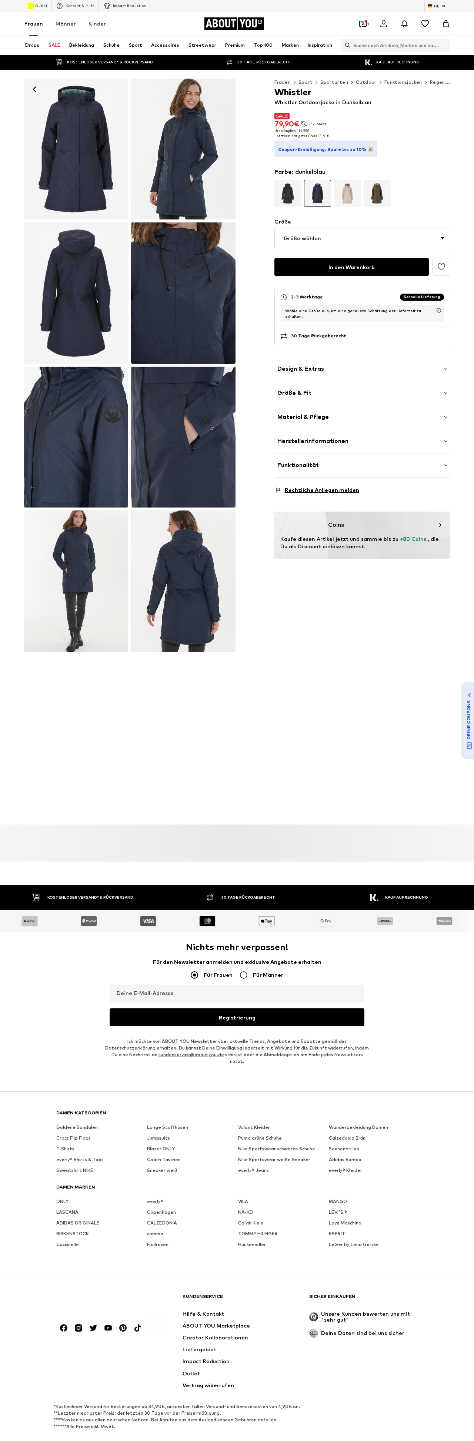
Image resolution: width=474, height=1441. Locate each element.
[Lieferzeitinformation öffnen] (439, 310)
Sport (305, 82)
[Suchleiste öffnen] (345, 45)
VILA (243, 1201)
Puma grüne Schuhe (260, 1138)
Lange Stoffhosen (167, 1127)
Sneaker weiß (162, 1170)
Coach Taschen (164, 1159)
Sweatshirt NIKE (74, 1170)
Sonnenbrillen (344, 1148)
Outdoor (366, 82)
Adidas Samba (345, 1159)
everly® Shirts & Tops (80, 1159)
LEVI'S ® (338, 1212)
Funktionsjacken (403, 82)
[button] (362, 238)
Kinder (97, 23)
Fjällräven (157, 1244)
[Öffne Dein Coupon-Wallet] (362, 23)
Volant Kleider (254, 1127)
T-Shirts (65, 1148)
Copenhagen (161, 1212)
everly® (155, 1201)
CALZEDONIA (162, 1223)
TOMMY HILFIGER (258, 1233)
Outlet (41, 5)
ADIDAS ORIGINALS (78, 1223)
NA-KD (245, 1212)
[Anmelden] (383, 23)
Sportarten (334, 82)
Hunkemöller (252, 1244)
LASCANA (67, 1212)
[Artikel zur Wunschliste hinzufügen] (441, 267)
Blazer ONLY (161, 1148)
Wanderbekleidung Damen (358, 1127)
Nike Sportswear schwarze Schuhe (276, 1148)
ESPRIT (337, 1233)
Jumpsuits (158, 1138)
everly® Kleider (345, 1170)
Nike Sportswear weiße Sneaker (274, 1159)
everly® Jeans (253, 1170)
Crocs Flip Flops (73, 1138)
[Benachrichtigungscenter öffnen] (404, 23)
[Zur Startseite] (97, 1300)
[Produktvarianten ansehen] (287, 193)
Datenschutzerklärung (130, 1048)
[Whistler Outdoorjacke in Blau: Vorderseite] (76, 149)
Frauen (33, 23)
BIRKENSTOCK (72, 1233)
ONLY (62, 1201)
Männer (66, 23)
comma (155, 1233)
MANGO (338, 1201)
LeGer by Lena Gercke (354, 1244)
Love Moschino (345, 1223)
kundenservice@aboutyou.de (191, 1054)
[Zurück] (34, 89)
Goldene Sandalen (77, 1127)
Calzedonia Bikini (348, 1138)
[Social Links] (63, 1327)
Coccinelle (67, 1244)
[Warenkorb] (445, 23)
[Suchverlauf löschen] (444, 45)
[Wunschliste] (425, 23)
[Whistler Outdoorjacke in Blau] (76, 292)
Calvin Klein (250, 1223)
